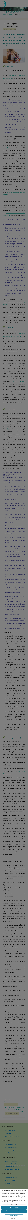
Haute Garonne (14, 1218)
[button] (14, 1207)
